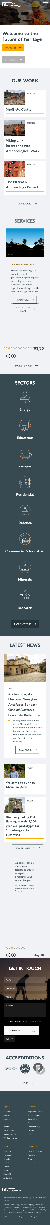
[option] (25, 274)
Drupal (34, 1217)
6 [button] (14, 348)
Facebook (7, 1151)
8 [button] (19, 348)
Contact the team (23, 309)
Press (30, 1159)
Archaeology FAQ (10, 1134)
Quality (31, 1130)
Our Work (7, 1112)
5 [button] (12, 348)
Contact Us (32, 1147)
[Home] (11, 4)
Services (25, 221)
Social (5, 1147)
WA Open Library (10, 1138)
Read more (22, 300)
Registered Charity (35, 1112)
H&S (29, 1134)
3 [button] (7, 348)
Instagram (7, 1155)
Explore (6, 1107)
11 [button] (27, 348)
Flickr (5, 1170)
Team (5, 1123)
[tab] (5, 348)
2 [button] (5, 348)
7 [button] (17, 348)
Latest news (25, 645)
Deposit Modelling (22, 264)
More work (25, 204)
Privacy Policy (33, 1022)
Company (32, 1107)
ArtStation (7, 1178)
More (25, 1083)
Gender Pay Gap (34, 1127)
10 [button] (24, 348)
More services (23, 366)
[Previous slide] (8, 356)
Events (6, 1127)
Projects (10, 48)
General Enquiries (35, 1151)
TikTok (6, 1167)
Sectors (25, 383)
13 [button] (32, 348)
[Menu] (45, 4)
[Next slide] (13, 356)
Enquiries (11, 60)
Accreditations (34, 1115)
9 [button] (22, 348)
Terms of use (8, 1130)
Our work (25, 81)
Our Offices (32, 1155)
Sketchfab (7, 1174)
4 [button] (10, 348)
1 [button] (7, 948)
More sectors (22, 624)
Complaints (32, 1163)
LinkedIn (6, 1159)
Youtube (6, 1163)
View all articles (25, 848)
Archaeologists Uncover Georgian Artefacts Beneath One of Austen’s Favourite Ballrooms (24, 705)
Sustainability (33, 1119)
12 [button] (29, 348)
